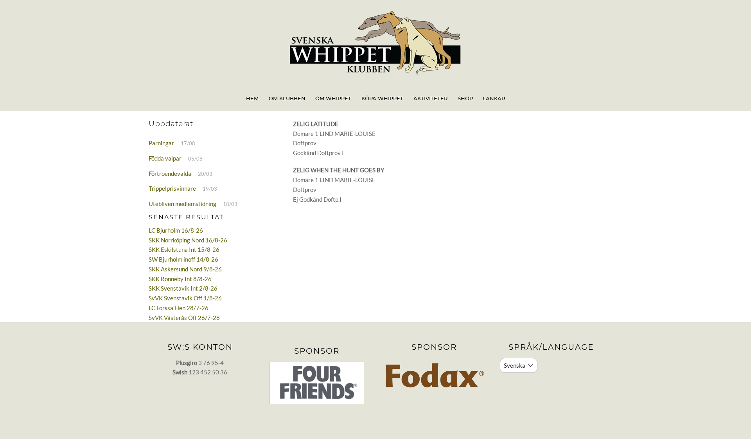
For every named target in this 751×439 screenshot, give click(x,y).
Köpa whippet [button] (382, 98)
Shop (465, 98)
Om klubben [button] (287, 98)
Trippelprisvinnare (172, 188)
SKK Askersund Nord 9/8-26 (185, 269)
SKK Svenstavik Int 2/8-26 (183, 288)
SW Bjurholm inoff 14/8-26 (183, 259)
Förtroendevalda (170, 173)
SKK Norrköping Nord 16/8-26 (188, 240)
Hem (252, 98)
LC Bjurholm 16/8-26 (176, 230)
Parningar (161, 142)
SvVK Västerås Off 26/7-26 (184, 317)
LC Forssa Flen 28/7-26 (178, 307)
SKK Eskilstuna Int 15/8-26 (184, 249)
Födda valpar (165, 158)
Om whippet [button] (333, 98)
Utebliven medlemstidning (182, 203)
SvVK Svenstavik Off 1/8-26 (185, 298)
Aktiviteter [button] (430, 98)
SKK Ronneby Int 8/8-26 (180, 278)
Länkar (494, 98)
